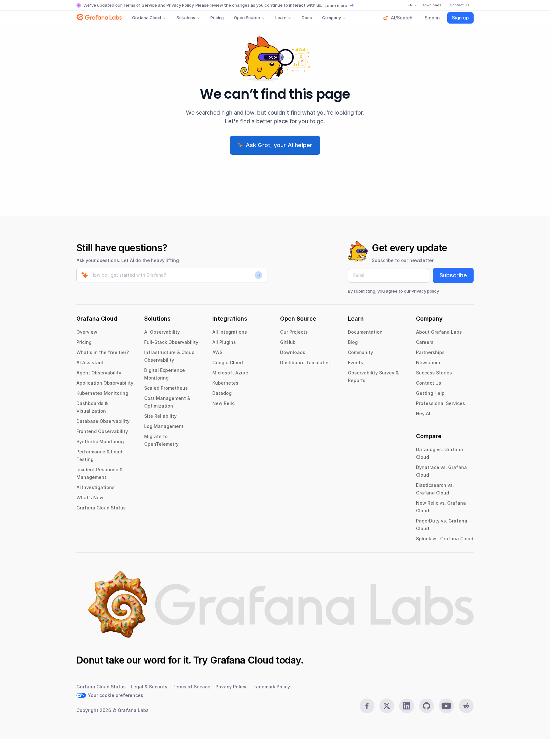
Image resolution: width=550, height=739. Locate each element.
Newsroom (428, 362)
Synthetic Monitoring (100, 441)
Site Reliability (160, 416)
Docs (307, 17)
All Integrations (229, 332)
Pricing (217, 17)
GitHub (288, 342)
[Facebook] (367, 706)
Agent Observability (98, 372)
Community (360, 352)
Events (355, 362)
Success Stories (434, 372)
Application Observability (104, 383)
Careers (425, 342)
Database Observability (103, 421)
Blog (353, 342)
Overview (86, 332)
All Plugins (224, 342)
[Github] (426, 706)
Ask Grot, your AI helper (279, 145)
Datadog (222, 393)
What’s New (89, 497)
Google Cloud (227, 362)
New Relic (223, 403)
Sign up (460, 17)
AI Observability (162, 332)
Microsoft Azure (230, 372)
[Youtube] (446, 706)
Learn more (336, 5)
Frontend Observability (102, 431)
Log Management (164, 426)
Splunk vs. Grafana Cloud (444, 538)
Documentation (365, 332)
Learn (280, 17)
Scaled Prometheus (166, 388)
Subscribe (453, 275)
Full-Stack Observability (171, 342)
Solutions (185, 17)
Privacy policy (425, 291)
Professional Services (440, 403)
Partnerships (430, 352)
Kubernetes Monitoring (102, 393)
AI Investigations (95, 487)
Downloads (292, 352)
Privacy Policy (180, 5)
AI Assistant (90, 362)
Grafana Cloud (146, 17)
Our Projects (294, 332)
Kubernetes (225, 383)
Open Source (247, 17)
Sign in (432, 17)
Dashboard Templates (305, 362)
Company (331, 17)
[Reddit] (466, 706)
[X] (386, 706)
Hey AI (423, 413)
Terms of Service (140, 5)
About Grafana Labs (439, 332)
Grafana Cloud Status (101, 507)
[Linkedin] (406, 706)
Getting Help (430, 393)
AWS (217, 352)
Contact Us (428, 383)
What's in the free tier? (102, 352)
